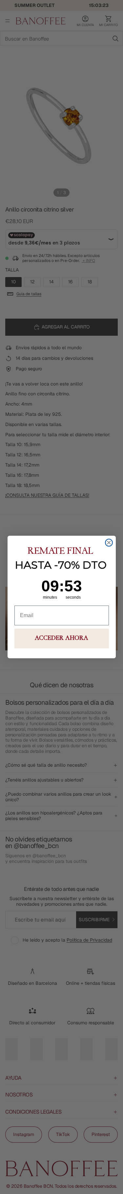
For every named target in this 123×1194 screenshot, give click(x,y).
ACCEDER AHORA (61, 638)
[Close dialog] (109, 542)
